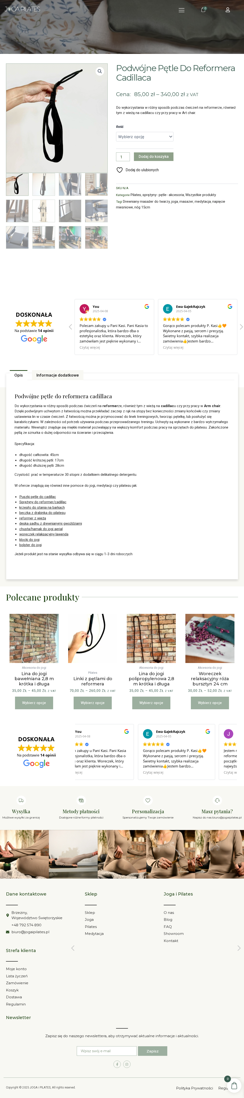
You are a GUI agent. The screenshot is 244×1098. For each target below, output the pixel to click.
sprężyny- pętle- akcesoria (163, 194)
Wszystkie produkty (200, 194)
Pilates (135, 194)
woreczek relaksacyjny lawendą (43, 534)
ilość (119, 126)
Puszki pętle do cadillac (37, 496)
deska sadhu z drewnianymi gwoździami (50, 523)
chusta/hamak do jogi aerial (41, 529)
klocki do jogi (29, 539)
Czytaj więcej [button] (143, 347)
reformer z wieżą (32, 518)
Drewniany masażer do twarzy (146, 201)
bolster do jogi (30, 545)
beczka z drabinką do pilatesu (42, 512)
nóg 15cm (142, 207)
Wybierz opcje (34, 702)
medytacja (203, 201)
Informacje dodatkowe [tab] (57, 375)
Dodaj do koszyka (154, 157)
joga (174, 201)
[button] (181, 10)
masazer (186, 201)
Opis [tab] (18, 375)
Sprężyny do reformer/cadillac (42, 502)
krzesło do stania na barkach (42, 507)
